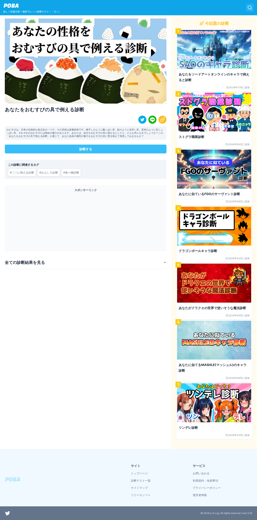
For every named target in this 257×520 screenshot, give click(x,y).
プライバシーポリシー (207, 487)
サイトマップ (139, 487)
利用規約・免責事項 (205, 480)
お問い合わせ (201, 473)
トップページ (139, 473)
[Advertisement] (85, 220)
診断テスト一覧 (141, 480)
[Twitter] (7, 513)
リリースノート (141, 495)
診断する (85, 149)
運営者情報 (200, 495)
